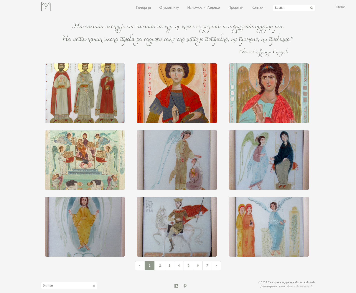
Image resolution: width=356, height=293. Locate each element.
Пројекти (235, 7)
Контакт (258, 7)
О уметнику (169, 7)
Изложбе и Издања (203, 7)
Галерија (143, 7)
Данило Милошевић (299, 286)
